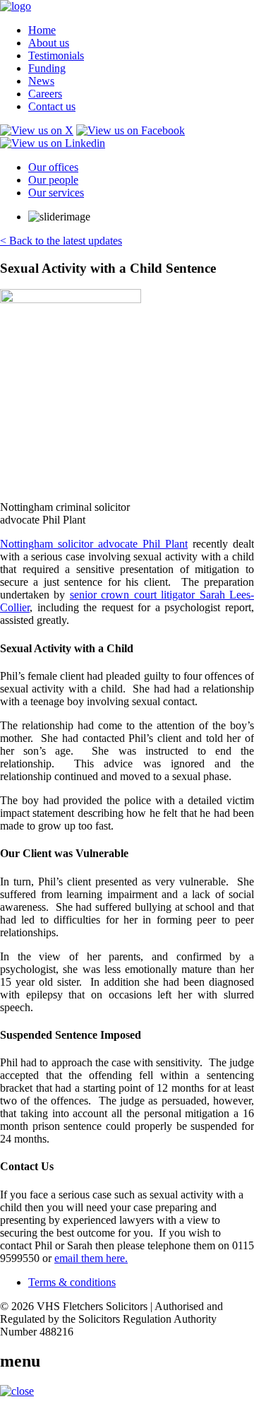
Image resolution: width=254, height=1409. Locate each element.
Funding (47, 68)
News (41, 81)
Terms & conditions (72, 1282)
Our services (56, 193)
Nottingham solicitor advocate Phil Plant (94, 544)
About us (48, 43)
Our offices (53, 167)
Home (42, 30)
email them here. (91, 1258)
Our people (53, 180)
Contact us (51, 106)
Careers (45, 94)
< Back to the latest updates (61, 241)
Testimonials (56, 55)
